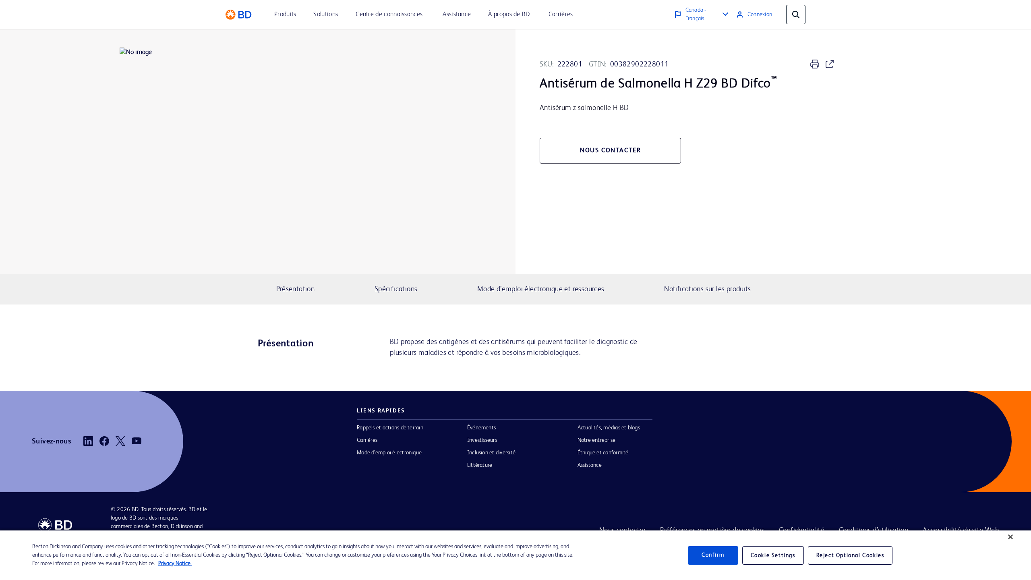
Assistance (590, 465)
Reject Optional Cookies (850, 555)
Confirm (713, 555)
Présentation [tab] (295, 289)
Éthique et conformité (603, 453)
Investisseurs (482, 440)
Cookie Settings (773, 555)
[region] (515, 555)
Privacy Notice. (175, 563)
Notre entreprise (597, 440)
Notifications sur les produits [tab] (707, 289)
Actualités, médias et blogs (609, 428)
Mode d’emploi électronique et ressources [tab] (541, 289)
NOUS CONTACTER (610, 150)
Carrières (367, 440)
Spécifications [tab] (396, 289)
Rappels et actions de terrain (390, 428)
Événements (481, 428)
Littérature (480, 465)
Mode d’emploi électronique (389, 453)
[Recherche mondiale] (795, 14)
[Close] (1010, 536)
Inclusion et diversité (491, 453)
